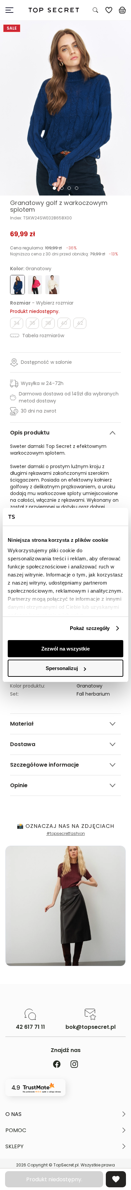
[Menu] (12, 10)
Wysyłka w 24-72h (42, 383)
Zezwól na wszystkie (65, 649)
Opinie (19, 785)
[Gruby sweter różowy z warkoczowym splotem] (35, 284)
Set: (14, 694)
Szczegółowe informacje (44, 765)
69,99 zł (22, 234)
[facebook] (56, 1064)
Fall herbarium (93, 694)
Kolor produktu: (27, 685)
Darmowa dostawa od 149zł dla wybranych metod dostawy (69, 397)
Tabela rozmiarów (42, 335)
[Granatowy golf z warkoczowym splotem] (65, 108)
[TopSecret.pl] (54, 10)
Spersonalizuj (62, 668)
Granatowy (89, 685)
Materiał (22, 724)
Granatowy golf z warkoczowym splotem (58, 206)
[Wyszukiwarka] (95, 10)
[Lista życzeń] (109, 10)
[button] (65, 1114)
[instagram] (74, 1064)
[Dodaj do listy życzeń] (116, 1179)
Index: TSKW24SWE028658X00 (41, 218)
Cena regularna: (43, 248)
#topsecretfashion (65, 833)
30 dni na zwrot (38, 411)
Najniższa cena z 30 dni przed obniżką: (64, 254)
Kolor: (30, 268)
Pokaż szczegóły (90, 628)
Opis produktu (29, 432)
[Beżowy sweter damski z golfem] (52, 284)
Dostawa (22, 744)
